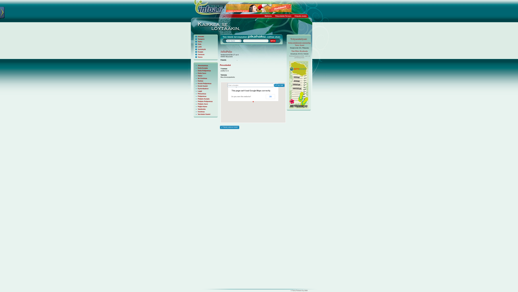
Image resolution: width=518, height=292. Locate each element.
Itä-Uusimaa (202, 78)
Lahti (200, 47)
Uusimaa (201, 112)
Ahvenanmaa (203, 66)
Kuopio (200, 52)
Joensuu (201, 54)
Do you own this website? (241, 97)
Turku (200, 42)
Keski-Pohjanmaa (204, 83)
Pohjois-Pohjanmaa (205, 101)
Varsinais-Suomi (204, 114)
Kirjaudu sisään (301, 16)
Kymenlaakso (203, 89)
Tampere (201, 39)
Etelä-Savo (202, 73)
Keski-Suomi (203, 86)
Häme (200, 76)
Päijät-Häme (202, 107)
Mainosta (268, 16)
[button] (279, 85)
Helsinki (201, 37)
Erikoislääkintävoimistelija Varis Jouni (299, 44)
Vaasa (200, 57)
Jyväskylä (202, 49)
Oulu (199, 44)
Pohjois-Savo (203, 104)
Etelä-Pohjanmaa (204, 71)
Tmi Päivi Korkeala (299, 51)
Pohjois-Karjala (203, 99)
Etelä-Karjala (203, 68)
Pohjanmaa (202, 96)
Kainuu (200, 81)
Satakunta (202, 109)
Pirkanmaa (202, 94)
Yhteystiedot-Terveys (283, 16)
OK (270, 97)
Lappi (200, 91)
